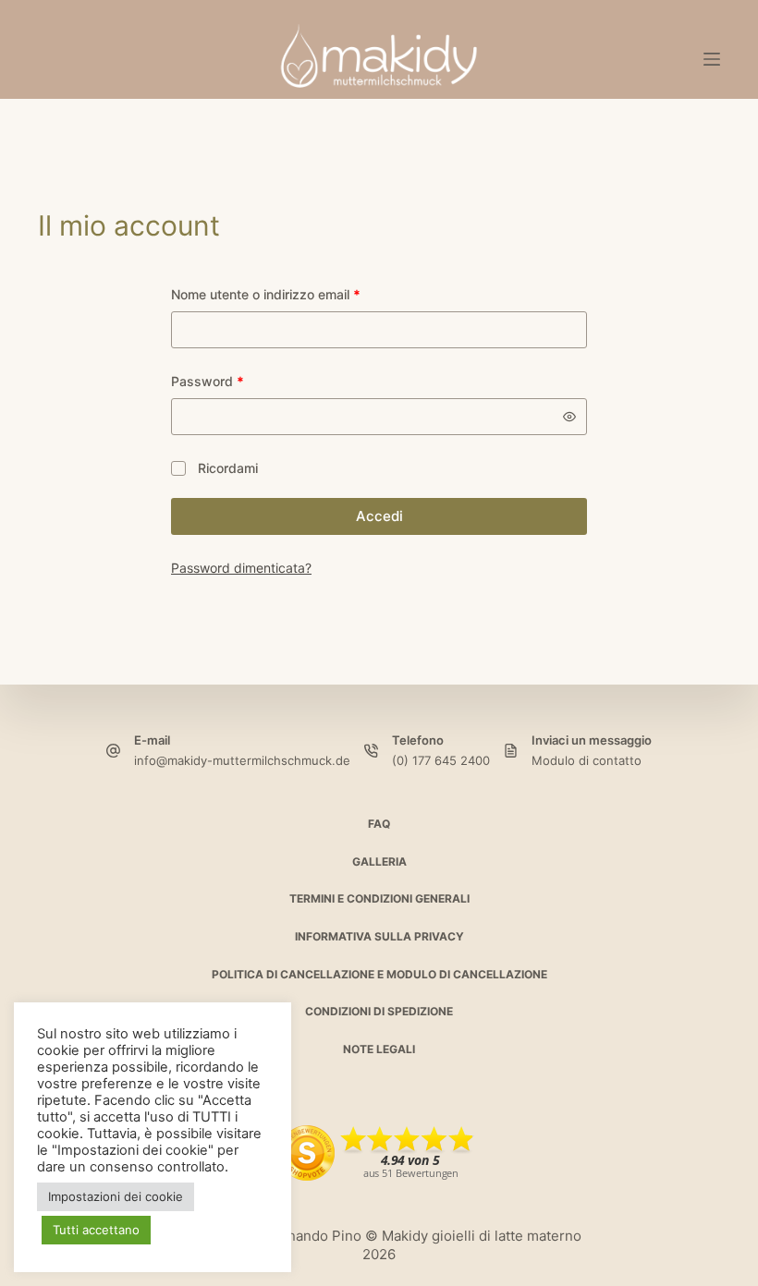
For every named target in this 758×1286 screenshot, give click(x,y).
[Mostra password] (569, 416)
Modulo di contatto (587, 760)
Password (235, 380)
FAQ (379, 824)
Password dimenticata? (241, 568)
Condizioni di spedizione (379, 1011)
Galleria (379, 861)
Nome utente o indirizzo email (293, 293)
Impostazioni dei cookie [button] (115, 1196)
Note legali (379, 1049)
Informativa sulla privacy (379, 936)
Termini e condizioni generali (379, 898)
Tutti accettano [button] (96, 1229)
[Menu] (711, 59)
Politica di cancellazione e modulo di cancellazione (379, 974)
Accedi (379, 516)
